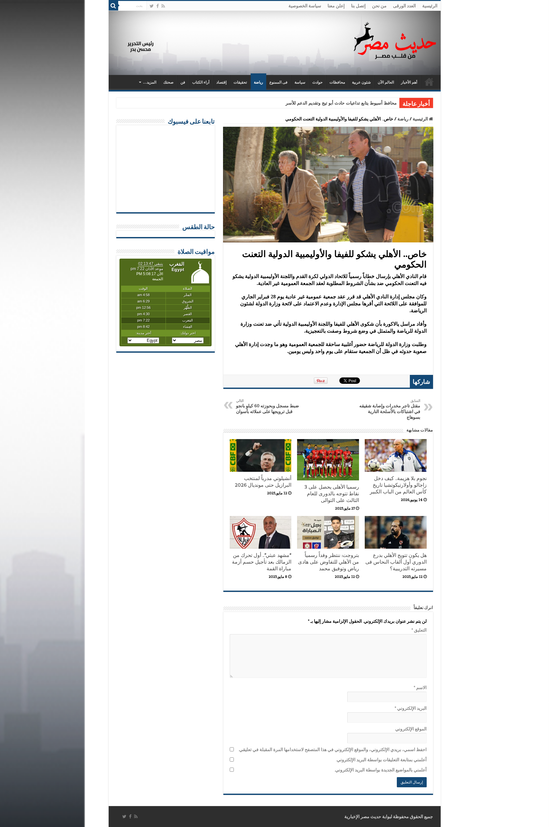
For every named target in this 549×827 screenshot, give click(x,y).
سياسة (300, 82)
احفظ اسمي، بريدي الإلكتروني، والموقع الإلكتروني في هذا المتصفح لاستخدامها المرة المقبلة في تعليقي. (332, 749)
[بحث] (113, 5)
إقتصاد (221, 82)
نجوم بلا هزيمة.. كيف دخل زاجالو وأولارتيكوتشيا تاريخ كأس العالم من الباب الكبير (398, 485)
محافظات (337, 82)
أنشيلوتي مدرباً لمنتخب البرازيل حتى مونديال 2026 (263, 481)
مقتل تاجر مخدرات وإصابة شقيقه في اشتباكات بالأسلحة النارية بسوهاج (389, 409)
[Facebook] (157, 6)
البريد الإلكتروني (411, 708)
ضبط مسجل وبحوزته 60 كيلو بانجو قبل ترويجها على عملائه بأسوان (267, 406)
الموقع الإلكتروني (411, 729)
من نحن (379, 6)
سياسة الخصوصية (304, 6)
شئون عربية (361, 82)
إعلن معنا (336, 6)
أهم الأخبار (409, 82)
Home (429, 81)
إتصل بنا (358, 6)
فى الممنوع (278, 82)
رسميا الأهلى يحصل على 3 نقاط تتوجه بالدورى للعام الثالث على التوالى (331, 494)
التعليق (419, 630)
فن (182, 82)
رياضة (258, 82)
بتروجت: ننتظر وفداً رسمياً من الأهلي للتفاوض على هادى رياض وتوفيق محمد (328, 562)
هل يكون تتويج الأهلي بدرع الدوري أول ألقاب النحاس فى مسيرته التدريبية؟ (396, 562)
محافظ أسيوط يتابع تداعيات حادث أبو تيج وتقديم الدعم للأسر (341, 103)
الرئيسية (429, 6)
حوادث (317, 82)
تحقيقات (240, 82)
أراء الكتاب (200, 82)
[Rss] (163, 6)
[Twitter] (151, 6)
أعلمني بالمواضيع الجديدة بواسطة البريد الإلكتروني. (380, 770)
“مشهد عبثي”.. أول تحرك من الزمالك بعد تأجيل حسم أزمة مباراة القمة (261, 562)
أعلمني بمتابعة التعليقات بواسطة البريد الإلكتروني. (381, 760)
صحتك (168, 82)
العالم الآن (386, 82)
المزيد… (149, 82)
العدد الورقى (404, 6)
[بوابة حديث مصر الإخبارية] (395, 39)
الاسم (420, 687)
